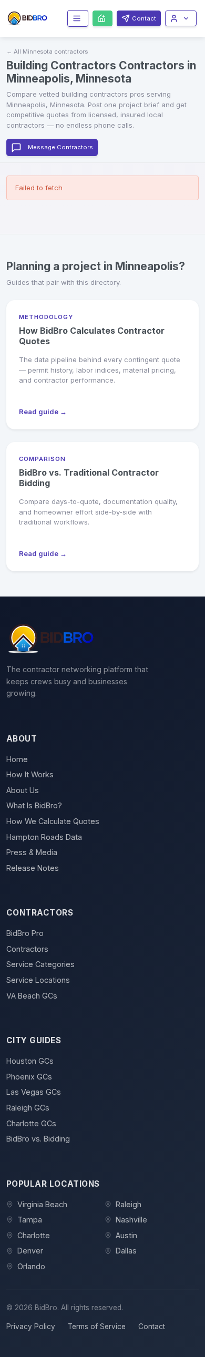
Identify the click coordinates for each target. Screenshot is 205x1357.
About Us (22, 790)
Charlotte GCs (31, 1123)
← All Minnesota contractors (47, 51)
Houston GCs (30, 1060)
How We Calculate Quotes (52, 821)
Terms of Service (97, 1326)
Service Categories (40, 964)
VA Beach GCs (31, 995)
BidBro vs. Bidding (38, 1138)
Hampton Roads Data (44, 836)
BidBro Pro (25, 933)
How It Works (30, 774)
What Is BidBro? (34, 805)
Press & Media (31, 852)
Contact (151, 1326)
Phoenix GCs (29, 1076)
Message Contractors (60, 147)
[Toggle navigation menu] (77, 18)
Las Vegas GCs (33, 1091)
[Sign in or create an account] (181, 18)
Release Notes (32, 867)
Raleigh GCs (27, 1107)
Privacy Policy (30, 1326)
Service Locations (38, 979)
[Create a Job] (102, 18)
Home (17, 759)
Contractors (27, 948)
